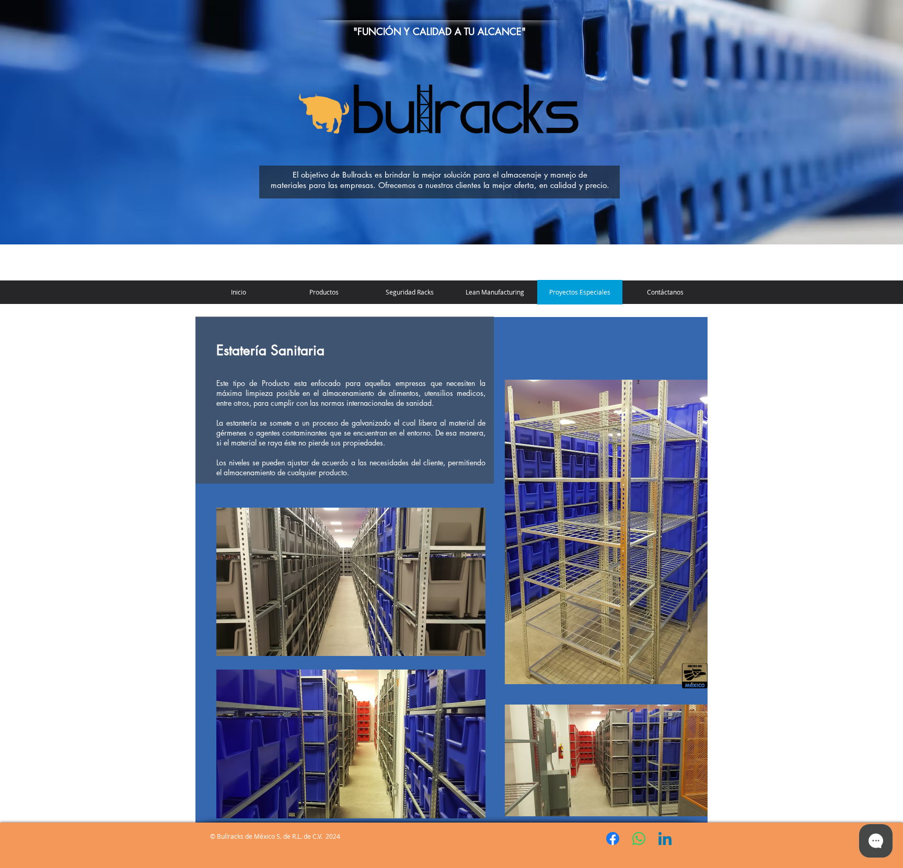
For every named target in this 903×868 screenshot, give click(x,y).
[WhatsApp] (638, 838)
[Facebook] (612, 838)
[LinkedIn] (665, 838)
